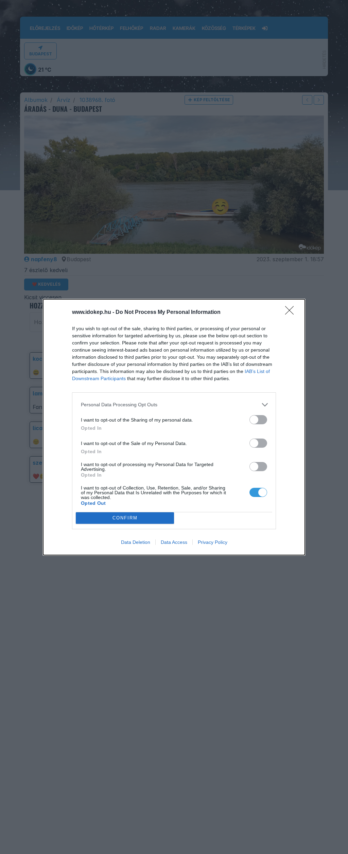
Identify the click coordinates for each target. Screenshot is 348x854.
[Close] (291, 312)
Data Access (174, 542)
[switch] (258, 419)
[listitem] (174, 404)
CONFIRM (125, 517)
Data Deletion (135, 542)
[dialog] (174, 427)
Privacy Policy (212, 542)
